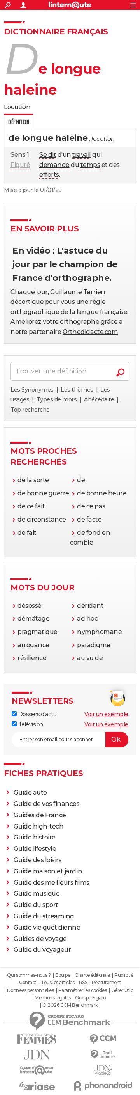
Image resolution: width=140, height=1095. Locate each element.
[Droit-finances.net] (103, 1055)
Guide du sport (36, 905)
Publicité (123, 975)
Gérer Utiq (122, 990)
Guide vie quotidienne (47, 927)
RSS (83, 982)
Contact (28, 982)
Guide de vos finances (47, 803)
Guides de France (40, 815)
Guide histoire (35, 837)
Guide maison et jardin (48, 871)
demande (54, 165)
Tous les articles (57, 982)
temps (90, 165)
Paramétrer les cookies (82, 990)
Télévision (30, 724)
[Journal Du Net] (37, 1055)
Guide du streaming (44, 916)
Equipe (62, 975)
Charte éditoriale (92, 975)
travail (81, 154)
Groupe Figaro (90, 998)
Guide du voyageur (42, 949)
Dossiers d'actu (36, 714)
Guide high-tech (39, 826)
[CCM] (103, 1039)
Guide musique (37, 893)
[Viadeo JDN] (103, 1070)
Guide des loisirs (38, 860)
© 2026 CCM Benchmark (70, 1005)
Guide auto (30, 792)
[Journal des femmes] (37, 1039)
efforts (49, 174)
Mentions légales (52, 998)
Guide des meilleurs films (51, 882)
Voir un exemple (106, 714)
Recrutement (106, 982)
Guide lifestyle (35, 848)
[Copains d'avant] (37, 1070)
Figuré (20, 165)
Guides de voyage (40, 938)
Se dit (47, 154)
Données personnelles (30, 990)
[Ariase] (37, 1086)
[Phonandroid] (103, 1086)
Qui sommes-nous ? (29, 975)
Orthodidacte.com (90, 331)
